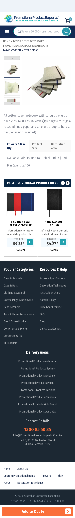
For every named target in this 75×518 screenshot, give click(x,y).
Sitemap (59, 501)
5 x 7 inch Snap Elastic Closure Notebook (21, 223)
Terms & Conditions (40, 500)
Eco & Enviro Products (16, 321)
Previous (12, 103)
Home (7, 469)
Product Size (37, 146)
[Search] (66, 31)
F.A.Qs (7, 483)
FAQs (43, 314)
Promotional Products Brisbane (37, 375)
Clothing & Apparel (14, 292)
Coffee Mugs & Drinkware (18, 300)
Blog (42, 321)
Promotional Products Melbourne (37, 361)
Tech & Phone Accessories (19, 314)
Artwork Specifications (53, 278)
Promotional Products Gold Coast (37, 404)
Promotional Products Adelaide (37, 390)
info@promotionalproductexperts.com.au (37, 435)
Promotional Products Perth (37, 383)
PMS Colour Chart (50, 292)
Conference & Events (16, 328)
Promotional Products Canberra (37, 397)
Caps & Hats (11, 285)
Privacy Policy (18, 500)
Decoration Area (58, 146)
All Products (10, 343)
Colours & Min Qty (16, 146)
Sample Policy (48, 300)
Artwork (46, 476)
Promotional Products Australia (37, 411)
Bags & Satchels (13, 278)
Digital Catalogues (50, 328)
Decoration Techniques (53, 285)
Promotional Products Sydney (38, 368)
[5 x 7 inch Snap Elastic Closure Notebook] (20, 203)
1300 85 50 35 (37, 429)
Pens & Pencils (12, 307)
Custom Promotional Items (19, 476)
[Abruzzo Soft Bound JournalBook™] (54, 203)
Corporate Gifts (13, 336)
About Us (22, 469)
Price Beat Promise (51, 307)
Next (12, 58)
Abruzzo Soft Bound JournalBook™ (54, 223)
